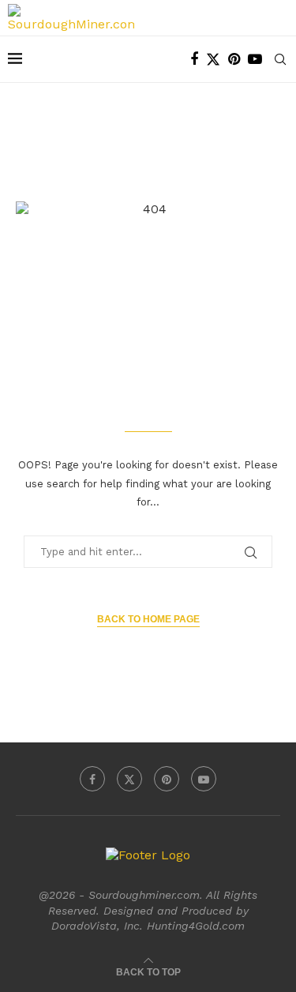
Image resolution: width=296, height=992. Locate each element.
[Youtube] (255, 59)
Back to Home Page (148, 619)
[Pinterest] (234, 59)
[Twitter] (213, 59)
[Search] (280, 59)
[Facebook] (194, 59)
